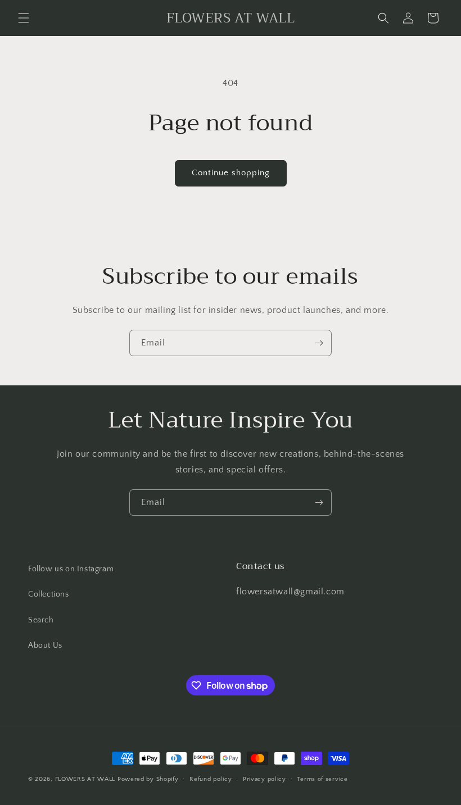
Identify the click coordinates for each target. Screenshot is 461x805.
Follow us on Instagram (71, 569)
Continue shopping (231, 173)
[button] (23, 18)
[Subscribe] (318, 343)
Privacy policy (264, 779)
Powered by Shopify (148, 779)
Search (41, 620)
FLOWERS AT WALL (85, 779)
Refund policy (210, 779)
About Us (45, 645)
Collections (48, 594)
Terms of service (322, 779)
